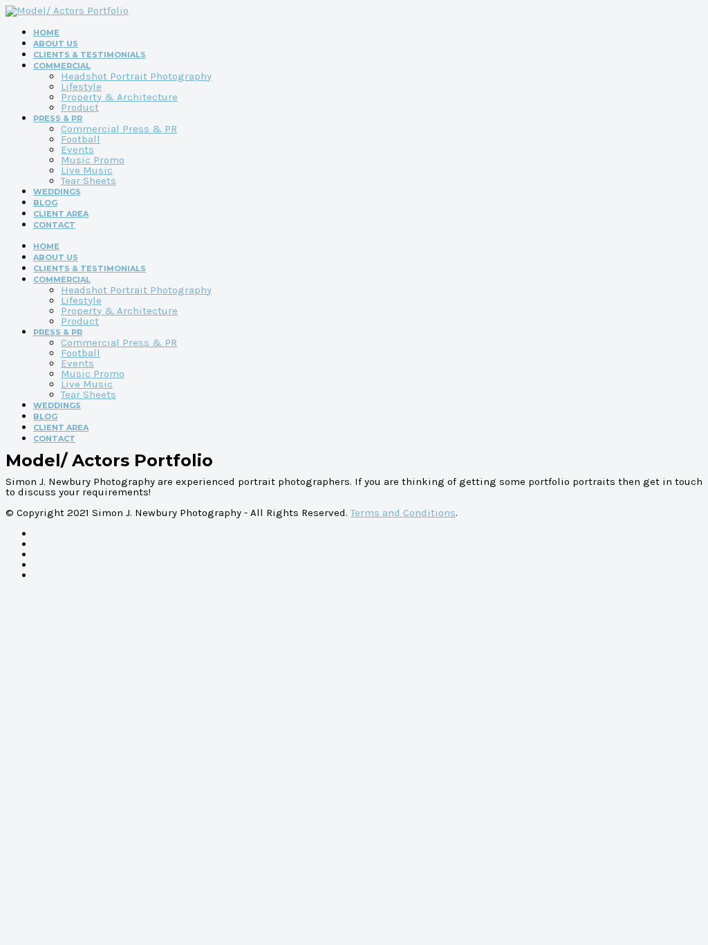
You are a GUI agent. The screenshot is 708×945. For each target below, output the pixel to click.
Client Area (60, 214)
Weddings (57, 191)
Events (77, 149)
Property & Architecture (119, 97)
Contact (54, 225)
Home (46, 32)
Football (80, 139)
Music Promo (92, 160)
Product (80, 107)
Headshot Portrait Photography (136, 76)
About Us (55, 43)
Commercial (62, 66)
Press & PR (57, 118)
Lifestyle (81, 86)
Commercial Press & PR (119, 128)
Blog (45, 203)
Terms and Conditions (403, 512)
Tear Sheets (88, 180)
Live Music (87, 170)
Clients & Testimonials (89, 54)
